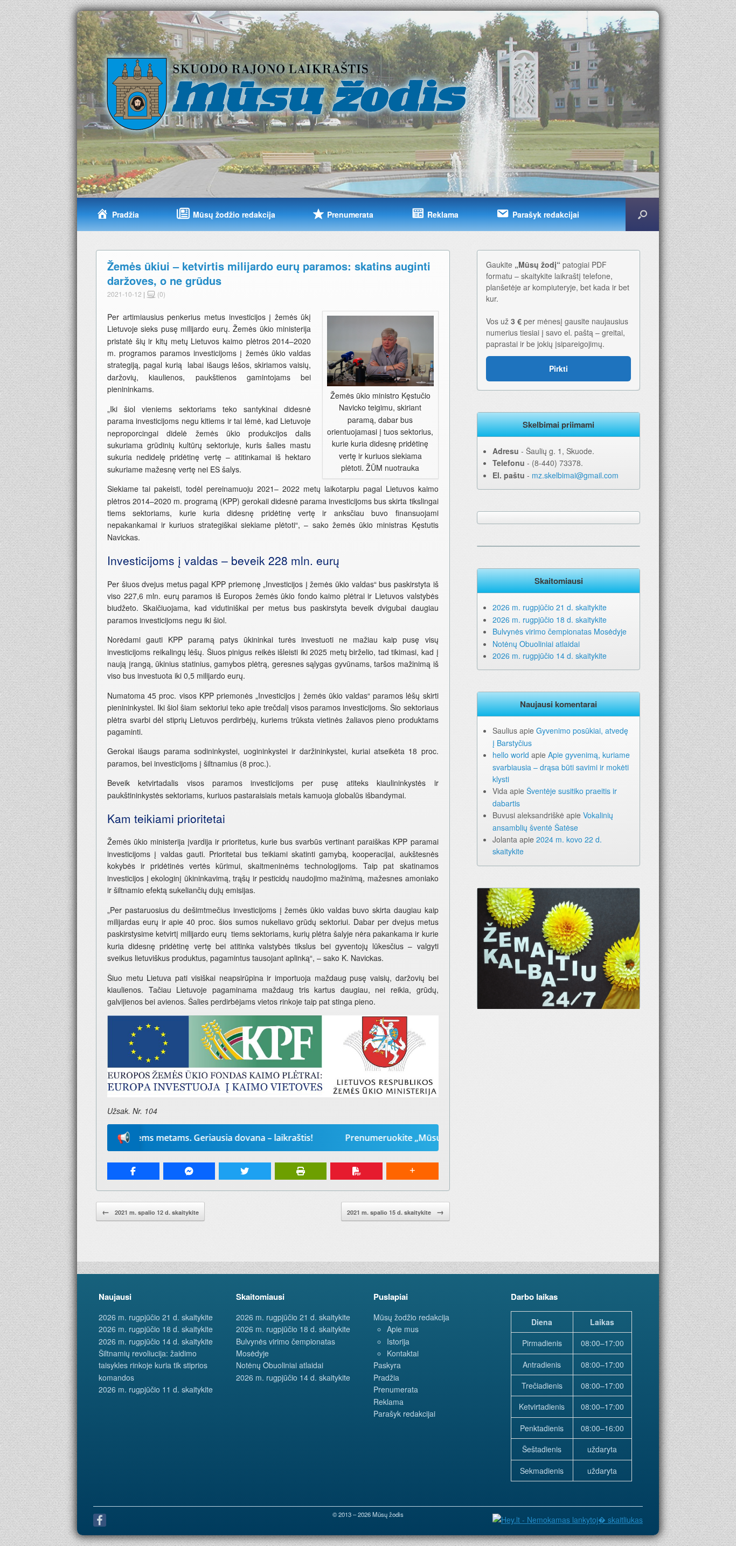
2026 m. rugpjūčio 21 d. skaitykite (549, 607)
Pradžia (386, 1377)
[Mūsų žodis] (288, 93)
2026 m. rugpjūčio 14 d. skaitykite (549, 655)
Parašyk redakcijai (404, 1413)
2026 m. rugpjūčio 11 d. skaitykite (156, 1389)
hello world (510, 754)
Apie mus (403, 1329)
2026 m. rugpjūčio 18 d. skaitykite (549, 619)
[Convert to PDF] (356, 1171)
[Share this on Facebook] (133, 1171)
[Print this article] (301, 1171)
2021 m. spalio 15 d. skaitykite (395, 1211)
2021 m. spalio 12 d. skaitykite (150, 1211)
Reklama (388, 1401)
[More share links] (412, 1171)
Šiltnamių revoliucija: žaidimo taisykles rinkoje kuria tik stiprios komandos (153, 1365)
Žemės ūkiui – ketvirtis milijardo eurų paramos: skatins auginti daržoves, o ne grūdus (269, 273)
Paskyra (387, 1365)
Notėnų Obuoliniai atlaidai (536, 643)
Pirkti (558, 368)
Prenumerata (395, 1389)
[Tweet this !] (245, 1171)
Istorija (398, 1341)
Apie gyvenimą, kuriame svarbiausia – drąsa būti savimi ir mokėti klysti (561, 766)
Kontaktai (403, 1353)
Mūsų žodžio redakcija (411, 1317)
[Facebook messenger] (189, 1171)
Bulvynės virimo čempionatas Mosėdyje (559, 631)
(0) (160, 293)
